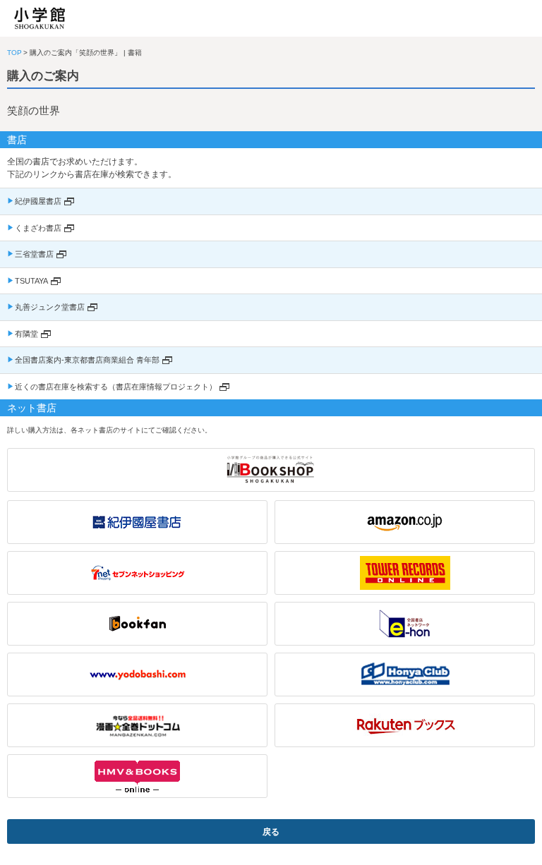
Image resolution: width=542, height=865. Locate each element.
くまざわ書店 (38, 228)
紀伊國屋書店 (38, 201)
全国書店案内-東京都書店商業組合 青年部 (87, 360)
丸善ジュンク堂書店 (50, 307)
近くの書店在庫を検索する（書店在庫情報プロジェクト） (116, 386)
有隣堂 (26, 333)
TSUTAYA (31, 281)
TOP (14, 52)
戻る (271, 832)
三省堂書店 (34, 254)
